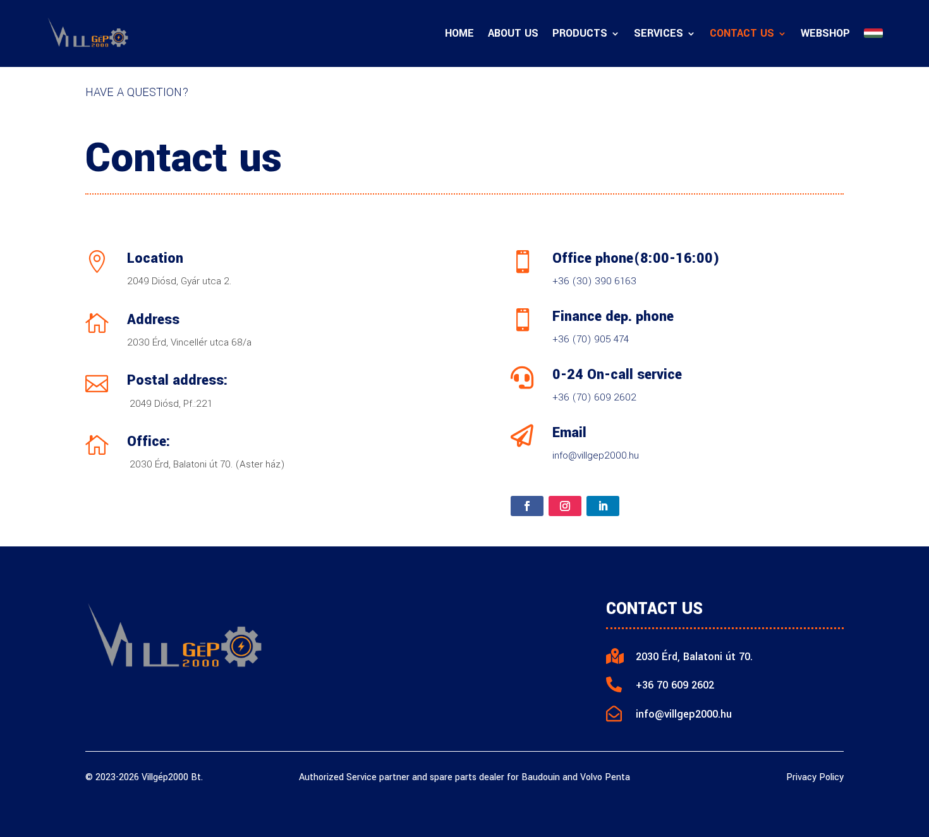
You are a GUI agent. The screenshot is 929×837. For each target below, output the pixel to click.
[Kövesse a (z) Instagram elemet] (565, 506)
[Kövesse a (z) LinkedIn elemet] (602, 506)
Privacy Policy (815, 777)
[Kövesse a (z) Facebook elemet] (527, 506)
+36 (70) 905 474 (590, 339)
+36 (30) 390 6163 (594, 281)
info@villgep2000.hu (595, 455)
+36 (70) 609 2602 (594, 397)
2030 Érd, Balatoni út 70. (694, 656)
